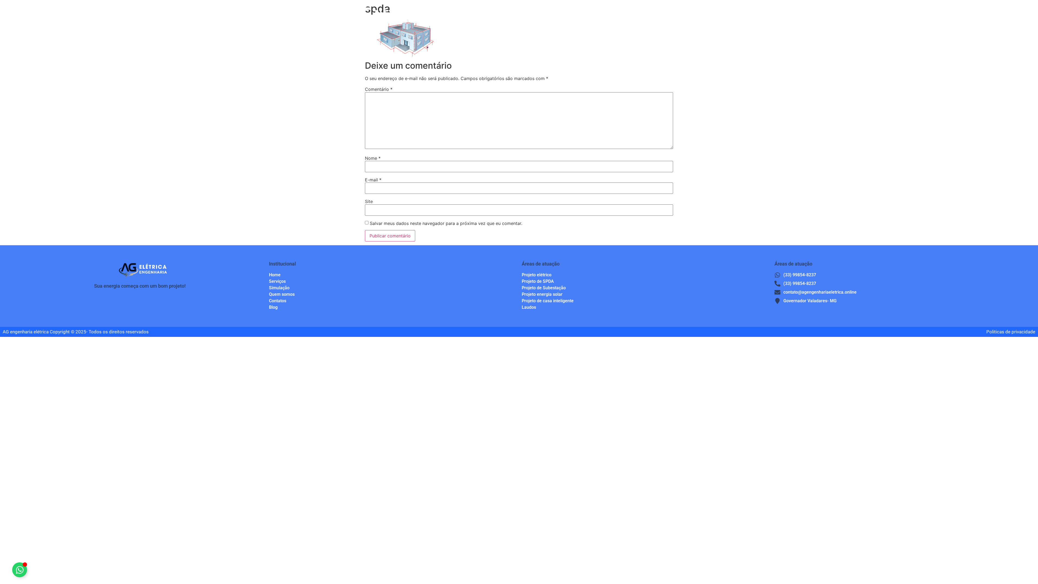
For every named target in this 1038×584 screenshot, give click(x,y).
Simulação (697, 16)
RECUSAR (977, 575)
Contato (758, 16)
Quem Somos (729, 16)
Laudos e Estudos (661, 16)
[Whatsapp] (560, 17)
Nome (373, 158)
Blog (779, 16)
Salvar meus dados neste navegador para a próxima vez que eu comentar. (446, 223)
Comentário (378, 89)
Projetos (627, 16)
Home (604, 16)
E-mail (373, 180)
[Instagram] (549, 17)
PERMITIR (1014, 575)
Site (369, 201)
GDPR (136, 575)
